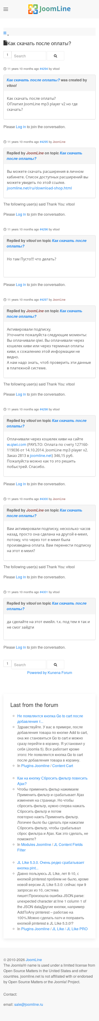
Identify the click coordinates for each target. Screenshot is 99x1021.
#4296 (44, 229)
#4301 (44, 592)
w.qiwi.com (16, 444)
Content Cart (62, 765)
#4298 (44, 409)
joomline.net (41, 455)
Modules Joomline (36, 844)
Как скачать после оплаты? (33, 79)
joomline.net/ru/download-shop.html (39, 188)
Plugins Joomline (35, 765)
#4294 (44, 68)
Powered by (37, 672)
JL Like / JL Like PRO (69, 928)
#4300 (44, 499)
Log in (21, 126)
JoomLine (59, 141)
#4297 (44, 299)
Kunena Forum (60, 672)
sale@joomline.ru (28, 1004)
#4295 (44, 141)
